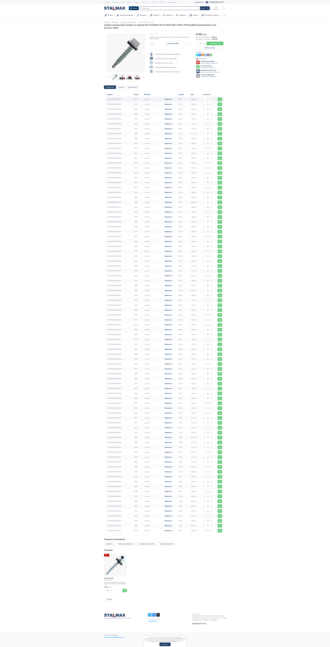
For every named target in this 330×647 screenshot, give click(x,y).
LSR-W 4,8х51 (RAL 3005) (114, 427)
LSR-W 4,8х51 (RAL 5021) (114, 457)
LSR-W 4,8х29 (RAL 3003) (114, 236)
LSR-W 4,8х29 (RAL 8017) (114, 148)
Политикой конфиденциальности (171, 640)
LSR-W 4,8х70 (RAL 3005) (114, 481)
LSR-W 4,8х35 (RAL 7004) (114, 310)
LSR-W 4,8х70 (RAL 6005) (114, 486)
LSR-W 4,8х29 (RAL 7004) (114, 99)
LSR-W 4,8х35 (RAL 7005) (114, 398)
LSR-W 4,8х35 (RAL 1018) (114, 393)
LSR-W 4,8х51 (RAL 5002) (114, 462)
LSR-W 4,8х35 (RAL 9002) (114, 413)
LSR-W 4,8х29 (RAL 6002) (114, 226)
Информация (172, 2)
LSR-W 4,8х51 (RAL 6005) (114, 432)
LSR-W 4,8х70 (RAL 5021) (114, 530)
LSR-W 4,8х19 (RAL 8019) (114, 133)
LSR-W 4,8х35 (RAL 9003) (114, 290)
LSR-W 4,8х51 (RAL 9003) (114, 437)
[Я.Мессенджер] (197, 55)
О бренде (107, 2)
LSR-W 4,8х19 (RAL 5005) (114, 143)
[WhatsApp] (211, 55)
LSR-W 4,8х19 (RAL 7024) (114, 109)
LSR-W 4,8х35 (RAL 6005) (114, 285)
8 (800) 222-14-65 (216, 2)
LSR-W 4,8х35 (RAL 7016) (114, 344)
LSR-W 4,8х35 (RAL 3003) (114, 354)
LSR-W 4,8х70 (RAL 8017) (114, 471)
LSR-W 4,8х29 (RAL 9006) (114, 222)
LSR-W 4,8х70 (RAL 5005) (114, 506)
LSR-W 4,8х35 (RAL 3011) (114, 339)
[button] (134, 8)
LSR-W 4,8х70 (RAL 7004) (114, 511)
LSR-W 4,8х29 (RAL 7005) (114, 246)
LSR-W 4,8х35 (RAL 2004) (114, 383)
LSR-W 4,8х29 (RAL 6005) (114, 168)
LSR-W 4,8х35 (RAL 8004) (114, 300)
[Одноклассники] (202, 55)
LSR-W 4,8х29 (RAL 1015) (114, 212)
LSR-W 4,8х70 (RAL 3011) (114, 525)
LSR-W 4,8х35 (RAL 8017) (114, 271)
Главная (106, 22)
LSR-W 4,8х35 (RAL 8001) (114, 403)
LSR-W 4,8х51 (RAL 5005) (114, 442)
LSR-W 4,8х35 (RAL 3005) (114, 280)
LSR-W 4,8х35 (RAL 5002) (114, 334)
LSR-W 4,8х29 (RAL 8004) (114, 173)
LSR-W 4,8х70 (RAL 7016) (114, 516)
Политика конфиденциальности (114, 637)
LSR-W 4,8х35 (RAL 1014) (114, 320)
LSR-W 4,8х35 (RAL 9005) (114, 305)
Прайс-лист (145, 2)
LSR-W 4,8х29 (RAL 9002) (114, 266)
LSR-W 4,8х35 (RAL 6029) (114, 349)
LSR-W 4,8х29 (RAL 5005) (114, 187)
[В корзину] (220, 99)
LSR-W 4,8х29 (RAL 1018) (114, 256)
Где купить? (154, 2)
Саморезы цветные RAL (128, 22)
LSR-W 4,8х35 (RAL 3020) (114, 408)
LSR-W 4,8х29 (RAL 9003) (114, 158)
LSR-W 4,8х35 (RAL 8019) (114, 295)
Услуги (162, 2)
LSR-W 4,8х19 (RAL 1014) (114, 138)
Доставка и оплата (118, 2)
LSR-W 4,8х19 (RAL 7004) (114, 123)
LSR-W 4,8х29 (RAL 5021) (114, 197)
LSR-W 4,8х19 (108, 578)
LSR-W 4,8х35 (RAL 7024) (114, 275)
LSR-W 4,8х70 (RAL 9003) (114, 520)
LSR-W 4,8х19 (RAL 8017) (114, 104)
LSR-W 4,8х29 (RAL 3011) (114, 202)
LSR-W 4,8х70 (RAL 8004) (114, 496)
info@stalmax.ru (199, 2)
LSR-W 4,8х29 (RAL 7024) (114, 153)
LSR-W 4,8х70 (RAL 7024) (114, 476)
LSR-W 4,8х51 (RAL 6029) (114, 467)
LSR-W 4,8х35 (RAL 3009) (114, 359)
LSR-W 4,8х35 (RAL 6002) (114, 369)
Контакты (129, 2)
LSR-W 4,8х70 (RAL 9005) (114, 501)
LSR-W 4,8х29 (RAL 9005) (114, 182)
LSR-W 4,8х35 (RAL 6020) (114, 378)
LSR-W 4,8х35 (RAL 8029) (114, 364)
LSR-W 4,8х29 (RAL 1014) (114, 192)
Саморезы (114, 22)
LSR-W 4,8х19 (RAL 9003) (114, 128)
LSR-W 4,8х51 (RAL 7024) (114, 422)
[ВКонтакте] (200, 55)
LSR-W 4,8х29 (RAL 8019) (114, 177)
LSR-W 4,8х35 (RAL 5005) (114, 315)
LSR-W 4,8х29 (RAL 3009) (114, 231)
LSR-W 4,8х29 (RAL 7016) (114, 207)
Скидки (136, 2)
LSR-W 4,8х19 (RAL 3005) (114, 119)
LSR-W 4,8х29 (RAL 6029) (114, 261)
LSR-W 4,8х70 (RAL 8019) (114, 491)
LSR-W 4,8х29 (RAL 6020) (114, 251)
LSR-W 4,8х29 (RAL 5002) (114, 217)
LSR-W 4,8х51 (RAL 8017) (114, 418)
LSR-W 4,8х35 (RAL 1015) (114, 329)
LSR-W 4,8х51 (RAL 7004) (114, 452)
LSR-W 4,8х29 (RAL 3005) (114, 163)
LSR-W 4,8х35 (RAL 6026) (114, 388)
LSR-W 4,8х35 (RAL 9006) (114, 373)
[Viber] (208, 55)
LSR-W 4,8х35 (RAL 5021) (114, 324)
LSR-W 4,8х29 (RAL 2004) (114, 241)
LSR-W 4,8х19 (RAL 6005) (114, 114)
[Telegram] (205, 55)
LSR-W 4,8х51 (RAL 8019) (114, 447)
